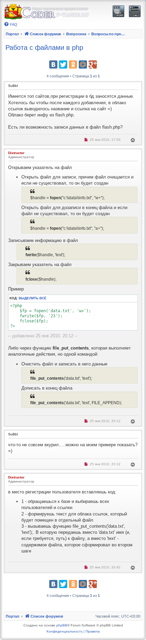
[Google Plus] (93, 64)
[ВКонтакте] (53, 64)
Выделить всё (33, 298)
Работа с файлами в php (44, 47)
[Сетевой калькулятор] (135, 11)
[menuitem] (10, 24)
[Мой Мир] (83, 64)
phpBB (61, 625)
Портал (12, 34)
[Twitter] (63, 64)
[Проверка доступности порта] (118, 11)
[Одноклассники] (73, 64)
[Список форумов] (46, 12)
